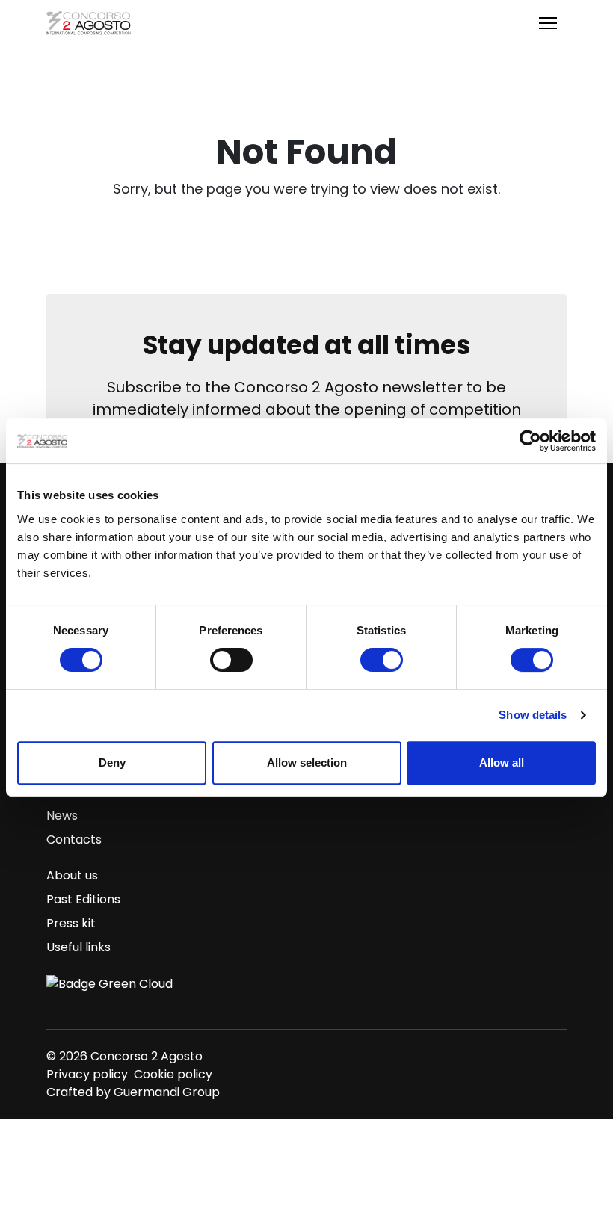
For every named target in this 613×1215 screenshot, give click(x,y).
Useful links (78, 947)
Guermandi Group (167, 1092)
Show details (533, 714)
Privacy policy (87, 1074)
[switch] (231, 660)
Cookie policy (173, 1074)
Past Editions (83, 899)
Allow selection (307, 762)
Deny (112, 762)
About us (72, 875)
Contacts (74, 839)
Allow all (501, 762)
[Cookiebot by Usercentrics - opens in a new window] (530, 441)
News (62, 815)
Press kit (71, 923)
